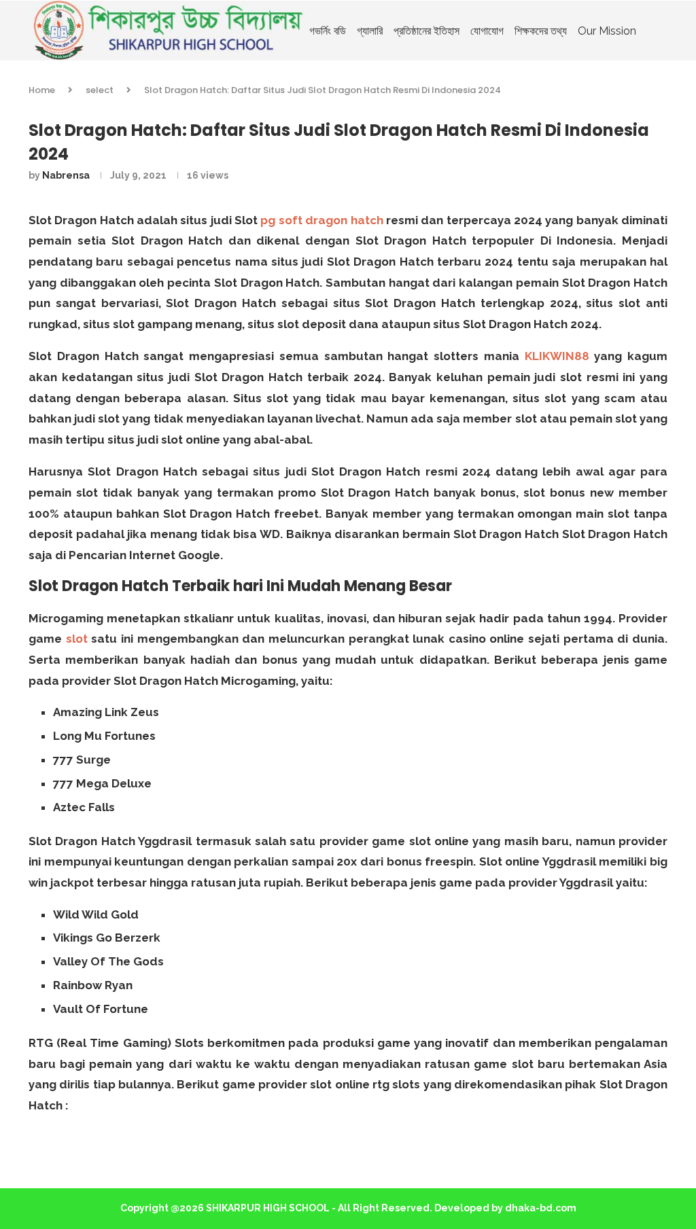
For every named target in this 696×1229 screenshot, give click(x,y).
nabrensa (66, 175)
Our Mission (607, 30)
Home (42, 90)
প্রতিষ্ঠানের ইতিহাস (426, 30)
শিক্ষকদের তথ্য (541, 30)
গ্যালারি (370, 30)
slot (77, 638)
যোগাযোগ (487, 30)
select (100, 90)
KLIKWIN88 (557, 356)
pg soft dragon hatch (321, 220)
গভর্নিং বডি (327, 30)
